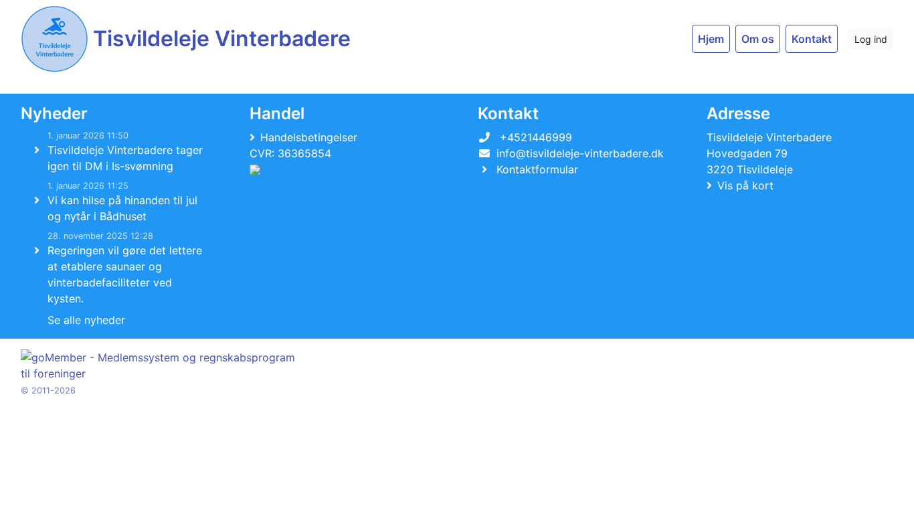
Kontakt (812, 39)
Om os (757, 39)
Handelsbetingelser (308, 137)
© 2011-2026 (48, 391)
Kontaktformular (537, 169)
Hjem (711, 39)
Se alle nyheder (86, 320)
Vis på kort (745, 185)
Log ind (870, 39)
